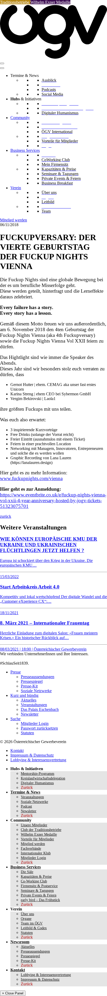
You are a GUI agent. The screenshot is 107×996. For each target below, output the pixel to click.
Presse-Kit (29, 686)
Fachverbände (31, 848)
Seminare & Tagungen (37, 891)
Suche (15, 719)
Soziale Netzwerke (36, 691)
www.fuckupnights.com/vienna (31, 478)
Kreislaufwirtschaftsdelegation (43, 778)
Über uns (27, 914)
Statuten (27, 733)
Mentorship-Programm (37, 774)
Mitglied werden (13, 220)
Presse (15, 672)
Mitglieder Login (35, 723)
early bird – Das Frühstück (40, 900)
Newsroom (19, 942)
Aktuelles (28, 700)
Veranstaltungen (34, 705)
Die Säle (27, 872)
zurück (5, 516)
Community (20, 117)
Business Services (25, 150)
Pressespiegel (32, 681)
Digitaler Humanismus (37, 783)
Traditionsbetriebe (15, 2)
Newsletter (29, 714)
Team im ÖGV (32, 923)
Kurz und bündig (24, 695)
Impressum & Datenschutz (32, 755)
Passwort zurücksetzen (39, 728)
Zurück (27, 787)
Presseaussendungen (37, 676)
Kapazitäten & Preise (36, 877)
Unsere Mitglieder (34, 825)
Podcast (26, 806)
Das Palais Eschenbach (40, 709)
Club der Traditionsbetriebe (41, 830)
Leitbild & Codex (34, 928)
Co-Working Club (34, 881)
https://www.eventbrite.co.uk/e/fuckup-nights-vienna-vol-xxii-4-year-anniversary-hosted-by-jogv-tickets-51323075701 (53, 500)
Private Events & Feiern (38, 895)
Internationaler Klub (36, 853)
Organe (26, 919)
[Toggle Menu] (2, 68)
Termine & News (25, 792)
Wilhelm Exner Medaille (50, 2)
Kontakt (17, 750)
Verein (15, 188)
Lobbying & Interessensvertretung (38, 760)
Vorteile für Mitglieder (37, 839)
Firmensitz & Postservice (39, 886)
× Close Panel (12, 993)
